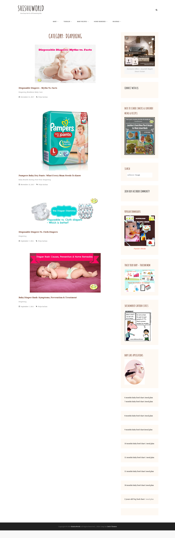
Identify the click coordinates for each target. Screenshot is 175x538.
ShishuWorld (31, 8)
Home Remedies (100, 21)
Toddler (67, 21)
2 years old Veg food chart (134, 499)
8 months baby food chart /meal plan (138, 416)
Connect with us (131, 88)
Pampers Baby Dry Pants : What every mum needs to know (50, 175)
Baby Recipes (82, 21)
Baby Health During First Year (31, 180)
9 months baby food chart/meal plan (138, 430)
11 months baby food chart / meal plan (139, 457)
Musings (116, 21)
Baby (55, 21)
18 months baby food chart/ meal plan (139, 485)
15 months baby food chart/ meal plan (139, 471)
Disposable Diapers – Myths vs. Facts (38, 88)
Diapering (23, 92)
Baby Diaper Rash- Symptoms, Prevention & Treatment (48, 297)
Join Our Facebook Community (137, 191)
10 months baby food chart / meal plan (139, 443)
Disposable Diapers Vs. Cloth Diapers (38, 232)
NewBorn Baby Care (35, 92)
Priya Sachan (43, 97)
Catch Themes (112, 526)
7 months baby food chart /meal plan (138, 401)
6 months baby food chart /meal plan (138, 397)
